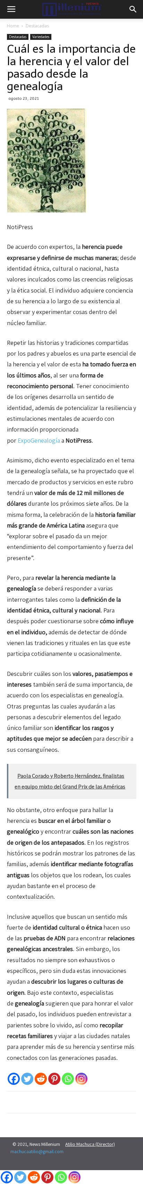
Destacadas (37, 26)
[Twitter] (27, 1079)
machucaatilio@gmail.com (37, 1151)
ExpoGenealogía (39, 440)
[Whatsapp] (68, 1079)
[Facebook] (14, 1079)
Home (13, 26)
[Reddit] (41, 1079)
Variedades (40, 36)
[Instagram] (81, 1079)
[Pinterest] (54, 1079)
